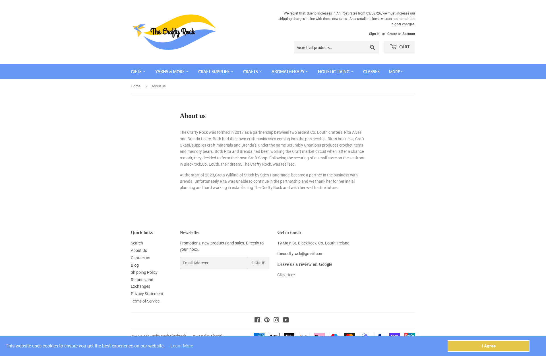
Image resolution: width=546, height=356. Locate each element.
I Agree (489, 346)
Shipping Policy (144, 272)
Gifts (136, 71)
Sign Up (258, 263)
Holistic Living (334, 71)
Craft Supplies (214, 71)
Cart (404, 46)
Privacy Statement (147, 293)
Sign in (374, 34)
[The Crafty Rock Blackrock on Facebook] (257, 320)
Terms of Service (145, 301)
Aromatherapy (288, 71)
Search (137, 243)
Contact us (140, 258)
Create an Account (401, 34)
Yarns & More (170, 71)
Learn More (181, 346)
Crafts (251, 71)
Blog (135, 265)
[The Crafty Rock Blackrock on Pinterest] (267, 320)
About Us (139, 250)
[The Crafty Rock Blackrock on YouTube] (286, 320)
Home (135, 86)
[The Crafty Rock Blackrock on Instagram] (276, 320)
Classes (371, 71)
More (394, 71)
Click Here (286, 275)
